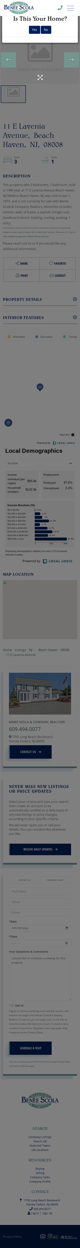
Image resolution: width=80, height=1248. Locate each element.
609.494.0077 (62, 9)
